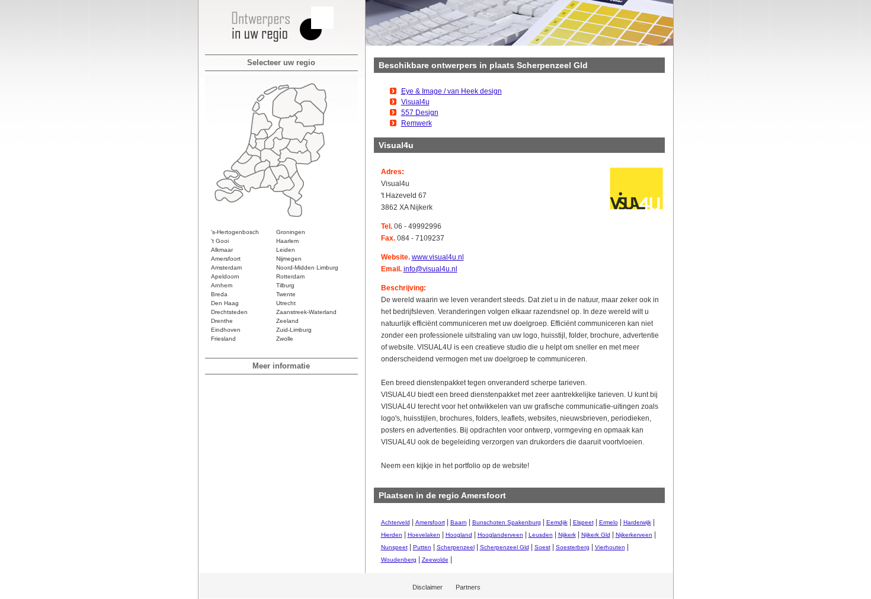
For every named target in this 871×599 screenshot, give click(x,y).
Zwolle (284, 338)
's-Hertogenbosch (235, 232)
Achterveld (395, 522)
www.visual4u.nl (438, 257)
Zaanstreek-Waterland (306, 312)
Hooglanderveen (500, 534)
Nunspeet (394, 547)
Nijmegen (289, 258)
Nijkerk (567, 534)
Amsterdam (226, 267)
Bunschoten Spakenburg (506, 522)
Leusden (541, 534)
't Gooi (220, 241)
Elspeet (583, 522)
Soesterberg (573, 547)
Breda (219, 294)
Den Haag (225, 303)
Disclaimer (427, 587)
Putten (422, 547)
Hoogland (459, 534)
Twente (286, 294)
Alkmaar (222, 249)
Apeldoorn (225, 276)
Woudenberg (399, 559)
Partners (468, 587)
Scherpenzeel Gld (504, 547)
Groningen (290, 232)
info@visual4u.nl (430, 269)
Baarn (458, 522)
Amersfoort (226, 258)
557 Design (419, 112)
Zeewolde (435, 559)
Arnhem (221, 285)
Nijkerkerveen (634, 534)
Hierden (391, 534)
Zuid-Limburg (294, 329)
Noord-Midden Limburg (307, 267)
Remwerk (416, 123)
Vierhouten (610, 547)
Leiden (285, 249)
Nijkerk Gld (595, 534)
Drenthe (222, 321)
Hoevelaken (424, 534)
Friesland (223, 338)
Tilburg (285, 285)
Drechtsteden (229, 312)
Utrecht (286, 303)
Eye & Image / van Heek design (451, 91)
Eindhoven (226, 329)
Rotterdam (290, 276)
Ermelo (608, 522)
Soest (542, 547)
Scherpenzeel (456, 547)
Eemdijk (557, 522)
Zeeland (287, 321)
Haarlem (287, 241)
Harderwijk (637, 522)
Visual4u (415, 102)
